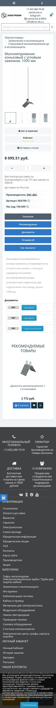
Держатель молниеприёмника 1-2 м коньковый (28, 387)
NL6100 (22, 200)
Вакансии (8, 518)
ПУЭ (5, 546)
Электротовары (14, 37)
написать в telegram (35, 14)
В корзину (23, 405)
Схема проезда (12, 532)
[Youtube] (36, 493)
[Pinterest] (30, 493)
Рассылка (8, 662)
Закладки (8, 657)
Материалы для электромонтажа (22, 605)
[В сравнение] (40, 405)
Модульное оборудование (19, 610)
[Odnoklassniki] (26, 493)
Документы (28, 232)
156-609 (21, 206)
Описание (28, 216)
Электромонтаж (12, 527)
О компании (10, 508)
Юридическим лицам (16, 541)
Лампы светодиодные (16, 615)
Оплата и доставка (14, 513)
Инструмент (10, 591)
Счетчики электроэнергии (19, 629)
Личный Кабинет (13, 648)
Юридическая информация (19, 536)
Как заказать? (28, 247)
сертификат (29, 307)
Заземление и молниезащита (21, 586)
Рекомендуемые (28, 224)
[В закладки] (34, 405)
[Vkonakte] (20, 493)
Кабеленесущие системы (18, 596)
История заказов (13, 652)
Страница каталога (32, 328)
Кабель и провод (13, 601)
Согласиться (29, 704)
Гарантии (8, 522)
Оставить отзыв (29, 147)
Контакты (8, 550)
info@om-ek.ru (35, 21)
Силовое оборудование (17, 624)
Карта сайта (10, 555)
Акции (6, 565)
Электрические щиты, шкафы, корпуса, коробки (26, 635)
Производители (12, 560)
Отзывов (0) (28, 240)
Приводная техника (15, 619)
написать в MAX (36, 18)
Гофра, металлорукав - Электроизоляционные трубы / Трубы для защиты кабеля (28, 579)
